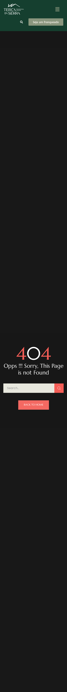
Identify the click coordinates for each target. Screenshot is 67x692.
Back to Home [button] (33, 404)
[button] (57, 9)
